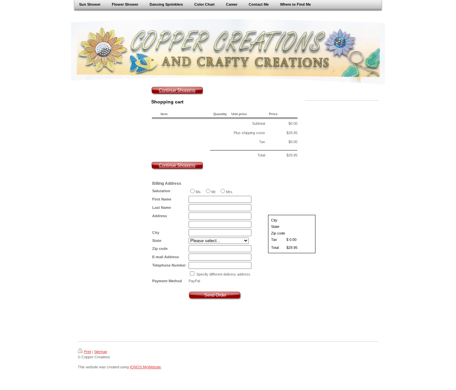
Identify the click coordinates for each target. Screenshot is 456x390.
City (155, 233)
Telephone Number (169, 265)
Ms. (199, 192)
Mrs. (229, 192)
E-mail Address (165, 257)
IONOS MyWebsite (145, 367)
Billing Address (166, 183)
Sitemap (100, 352)
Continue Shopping (177, 90)
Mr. (214, 192)
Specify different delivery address (223, 274)
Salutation (161, 191)
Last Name (161, 208)
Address (159, 216)
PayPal (194, 281)
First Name (161, 199)
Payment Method (167, 281)
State (156, 241)
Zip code (160, 249)
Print (87, 352)
